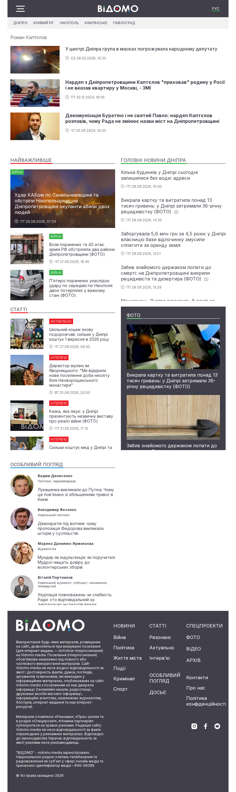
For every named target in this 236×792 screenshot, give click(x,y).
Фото (193, 637)
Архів (193, 660)
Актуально (161, 647)
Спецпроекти (204, 626)
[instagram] (194, 726)
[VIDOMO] (118, 8)
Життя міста (127, 658)
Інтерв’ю (159, 658)
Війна (119, 637)
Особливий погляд (164, 678)
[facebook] (206, 726)
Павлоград (124, 23)
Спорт (120, 689)
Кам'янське (96, 23)
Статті (157, 626)
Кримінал (124, 678)
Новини (124, 626)
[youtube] (217, 726)
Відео (193, 649)
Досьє (157, 692)
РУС (215, 8)
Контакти (197, 677)
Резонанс (160, 637)
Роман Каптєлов (28, 37)
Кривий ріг (43, 23)
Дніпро (20, 23)
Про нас (195, 688)
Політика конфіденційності (206, 701)
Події (119, 668)
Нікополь (69, 23)
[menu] (20, 9)
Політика (123, 647)
